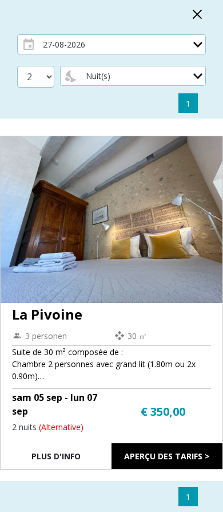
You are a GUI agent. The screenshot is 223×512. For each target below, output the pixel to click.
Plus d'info (56, 456)
